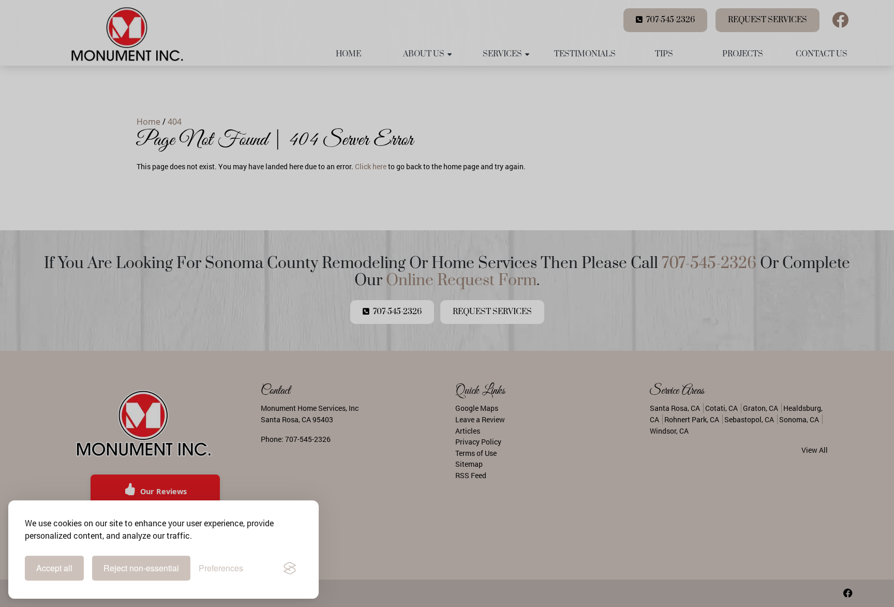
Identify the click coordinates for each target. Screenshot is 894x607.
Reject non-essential (141, 568)
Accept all (54, 568)
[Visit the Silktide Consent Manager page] (289, 568)
